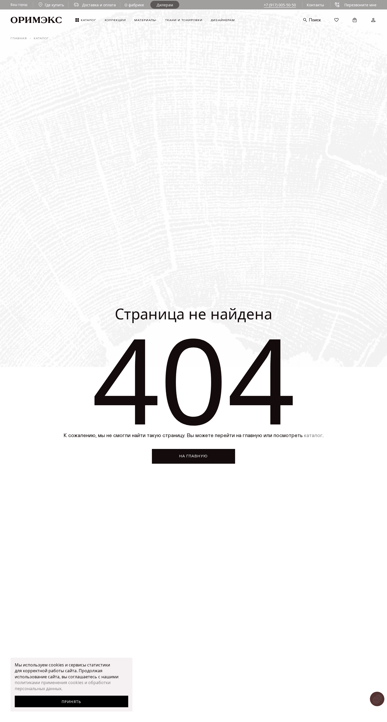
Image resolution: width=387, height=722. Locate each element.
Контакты (315, 4)
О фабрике (134, 4)
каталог (313, 435)
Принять (71, 701)
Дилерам (165, 4)
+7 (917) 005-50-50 (280, 4)
